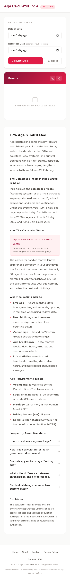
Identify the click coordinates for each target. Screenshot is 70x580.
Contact (36, 552)
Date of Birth (15, 29)
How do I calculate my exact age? (30, 441)
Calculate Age (20, 60)
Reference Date (28, 44)
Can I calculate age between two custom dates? (30, 487)
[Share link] (59, 78)
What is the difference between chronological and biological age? (30, 475)
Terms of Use (35, 559)
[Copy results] (52, 78)
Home (15, 552)
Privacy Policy (51, 552)
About (25, 552)
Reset (54, 60)
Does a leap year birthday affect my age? (31, 463)
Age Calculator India (21, 6)
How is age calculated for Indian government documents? (29, 451)
